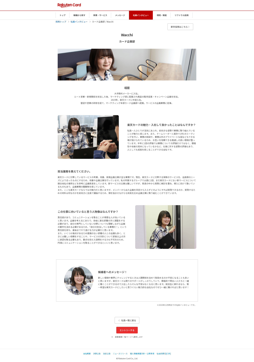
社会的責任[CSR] (164, 353)
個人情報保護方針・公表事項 (142, 353)
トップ (62, 15)
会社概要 (87, 353)
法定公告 (106, 353)
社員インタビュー (141, 15)
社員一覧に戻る (128, 320)
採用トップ (61, 21)
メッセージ (120, 15)
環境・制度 (162, 15)
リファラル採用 (182, 15)
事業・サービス (100, 15)
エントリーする (127, 330)
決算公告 (97, 353)
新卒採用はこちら (179, 26)
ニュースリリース (120, 353)
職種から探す (79, 15)
